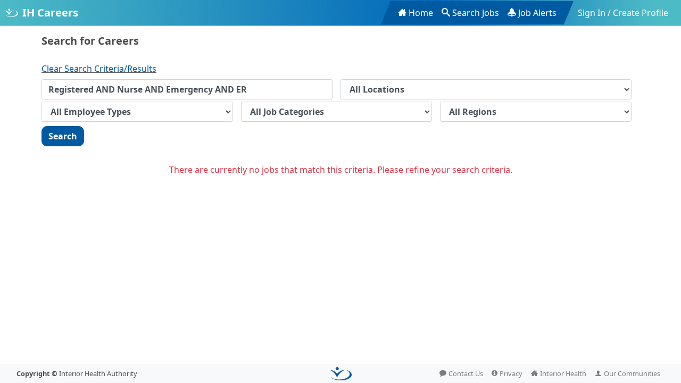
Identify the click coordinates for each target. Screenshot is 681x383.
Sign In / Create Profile (623, 13)
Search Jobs (475, 13)
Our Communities (632, 373)
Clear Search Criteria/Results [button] (98, 68)
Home (421, 13)
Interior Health (563, 373)
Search (62, 136)
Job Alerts (537, 13)
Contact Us (466, 373)
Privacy (511, 373)
